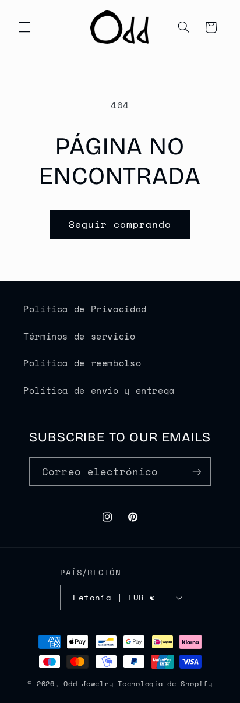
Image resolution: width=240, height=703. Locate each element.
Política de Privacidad (85, 309)
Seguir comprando (120, 224)
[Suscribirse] (196, 471)
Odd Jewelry (88, 683)
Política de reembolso (82, 363)
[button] (24, 27)
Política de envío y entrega (99, 390)
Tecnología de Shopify (165, 683)
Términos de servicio (79, 336)
